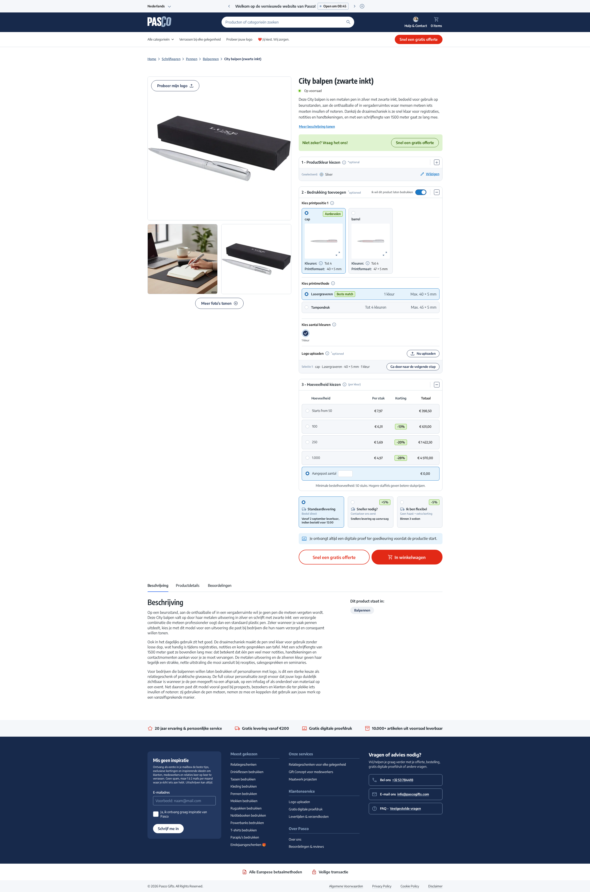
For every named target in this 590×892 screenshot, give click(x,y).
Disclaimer (435, 886)
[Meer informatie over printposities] (332, 203)
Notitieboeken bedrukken (248, 815)
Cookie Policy (410, 886)
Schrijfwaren (171, 59)
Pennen (191, 59)
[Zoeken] (348, 22)
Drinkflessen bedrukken (246, 772)
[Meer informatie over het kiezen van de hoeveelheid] (344, 384)
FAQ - (400, 808)
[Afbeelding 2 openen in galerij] (183, 259)
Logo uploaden (299, 802)
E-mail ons (404, 794)
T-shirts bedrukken (243, 830)
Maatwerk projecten (303, 779)
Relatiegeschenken (243, 764)
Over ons (295, 839)
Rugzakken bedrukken (246, 808)
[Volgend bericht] (354, 6)
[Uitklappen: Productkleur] (437, 162)
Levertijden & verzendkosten (309, 816)
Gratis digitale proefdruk (305, 809)
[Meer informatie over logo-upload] (327, 353)
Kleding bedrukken (243, 786)
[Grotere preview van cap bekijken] (338, 254)
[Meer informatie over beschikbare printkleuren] (321, 263)
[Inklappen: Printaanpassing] (437, 192)
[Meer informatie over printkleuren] (334, 324)
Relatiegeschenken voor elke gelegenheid (317, 764)
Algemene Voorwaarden (346, 886)
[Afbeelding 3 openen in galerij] (256, 259)
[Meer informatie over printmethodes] (333, 283)
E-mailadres (161, 792)
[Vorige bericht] (229, 6)
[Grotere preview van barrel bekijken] (385, 254)
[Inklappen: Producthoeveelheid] (437, 384)
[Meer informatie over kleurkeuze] (344, 162)
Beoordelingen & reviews (306, 846)
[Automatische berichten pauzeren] (362, 6)
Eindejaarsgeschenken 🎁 (248, 845)
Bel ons (396, 780)
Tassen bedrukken (243, 779)
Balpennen (211, 59)
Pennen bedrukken (243, 794)
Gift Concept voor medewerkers (311, 772)
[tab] (158, 585)
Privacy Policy (381, 886)
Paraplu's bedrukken (244, 837)
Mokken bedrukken (243, 801)
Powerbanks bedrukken (247, 823)
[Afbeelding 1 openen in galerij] (219, 148)
